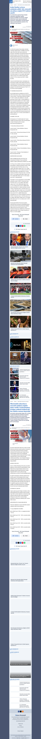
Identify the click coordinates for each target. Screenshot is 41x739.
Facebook (16, 218)
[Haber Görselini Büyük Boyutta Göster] (20, 37)
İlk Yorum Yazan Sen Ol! (21, 229)
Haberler (11, 401)
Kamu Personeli (15, 45)
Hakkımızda (20, 723)
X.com (26, 218)
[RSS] (23, 711)
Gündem (15, 401)
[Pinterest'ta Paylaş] (22, 226)
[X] (21, 711)
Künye (20, 725)
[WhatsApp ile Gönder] (24, 226)
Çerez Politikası (20, 727)
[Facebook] (19, 711)
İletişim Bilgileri (21, 731)
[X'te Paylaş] (13, 27)
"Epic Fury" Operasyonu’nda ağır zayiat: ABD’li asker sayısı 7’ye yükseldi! (22, 2)
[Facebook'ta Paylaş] (11, 27)
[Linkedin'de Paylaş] (20, 226)
